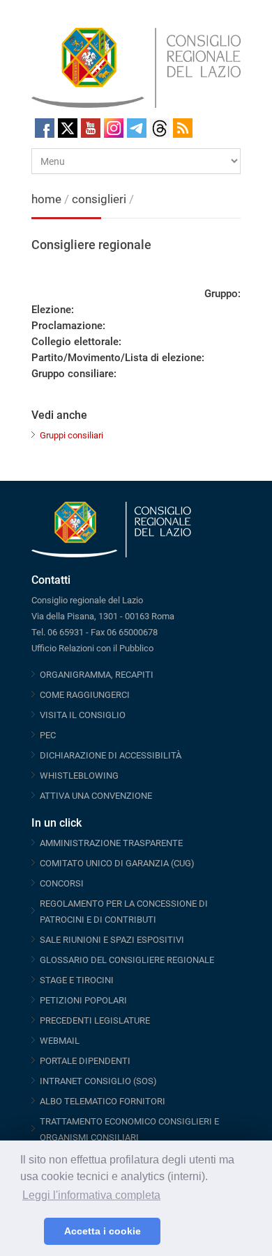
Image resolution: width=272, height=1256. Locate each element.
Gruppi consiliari (71, 435)
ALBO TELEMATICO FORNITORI (102, 1101)
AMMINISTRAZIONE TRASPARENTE (111, 843)
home (46, 199)
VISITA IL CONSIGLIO (83, 715)
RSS (182, 128)
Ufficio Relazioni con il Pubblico (92, 648)
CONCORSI (62, 883)
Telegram (136, 128)
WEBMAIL (60, 1040)
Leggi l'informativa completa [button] (91, 1195)
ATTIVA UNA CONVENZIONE (96, 795)
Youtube (90, 128)
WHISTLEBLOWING (79, 775)
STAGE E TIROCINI (77, 980)
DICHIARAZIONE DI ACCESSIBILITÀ (110, 755)
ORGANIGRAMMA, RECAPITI (96, 674)
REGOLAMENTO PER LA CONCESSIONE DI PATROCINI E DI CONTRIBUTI (124, 911)
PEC (48, 735)
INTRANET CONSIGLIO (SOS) (98, 1081)
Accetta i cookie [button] (102, 1231)
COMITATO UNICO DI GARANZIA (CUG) (117, 863)
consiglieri (99, 199)
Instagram (113, 128)
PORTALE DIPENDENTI (85, 1061)
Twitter (67, 128)
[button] (29, 1231)
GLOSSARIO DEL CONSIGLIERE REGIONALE (127, 960)
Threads (159, 128)
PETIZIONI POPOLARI (83, 1000)
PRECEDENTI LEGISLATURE (95, 1020)
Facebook (44, 128)
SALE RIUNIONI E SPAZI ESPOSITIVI (112, 940)
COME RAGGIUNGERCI (85, 695)
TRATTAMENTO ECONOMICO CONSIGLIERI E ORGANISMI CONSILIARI (129, 1129)
